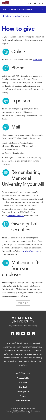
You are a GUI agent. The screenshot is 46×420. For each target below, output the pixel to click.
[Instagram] (18, 333)
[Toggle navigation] (42, 3)
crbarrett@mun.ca (15, 215)
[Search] (38, 3)
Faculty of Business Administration (17, 9)
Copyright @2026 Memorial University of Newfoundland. (23, 411)
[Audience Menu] (35, 3)
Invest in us (16, 16)
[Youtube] (23, 333)
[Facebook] (12, 333)
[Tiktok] (33, 333)
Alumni (8, 16)
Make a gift (23, 303)
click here (37, 59)
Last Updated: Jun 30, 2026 (26, 408)
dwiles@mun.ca (30, 250)
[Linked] (28, 333)
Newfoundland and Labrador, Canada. (23, 413)
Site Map (14, 408)
